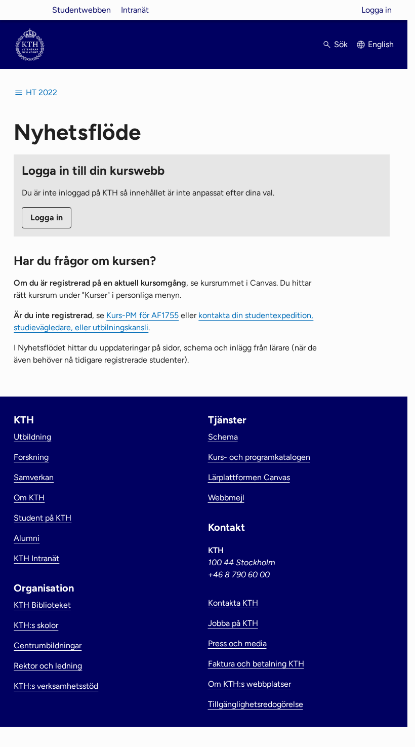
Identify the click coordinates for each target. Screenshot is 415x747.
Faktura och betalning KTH (256, 664)
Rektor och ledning (48, 666)
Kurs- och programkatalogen (259, 457)
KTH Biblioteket (42, 605)
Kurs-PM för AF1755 (142, 315)
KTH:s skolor (36, 625)
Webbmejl (226, 497)
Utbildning (32, 437)
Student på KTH (42, 518)
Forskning (31, 457)
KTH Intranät (36, 558)
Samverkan (34, 477)
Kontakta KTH (233, 603)
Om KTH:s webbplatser (249, 684)
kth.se (29, 10)
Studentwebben (81, 10)
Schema (223, 437)
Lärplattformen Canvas (249, 477)
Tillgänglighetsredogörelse (255, 704)
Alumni (26, 538)
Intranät (135, 10)
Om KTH (29, 497)
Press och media (237, 643)
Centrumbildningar (47, 645)
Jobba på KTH (233, 623)
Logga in (376, 10)
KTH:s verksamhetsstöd (56, 686)
